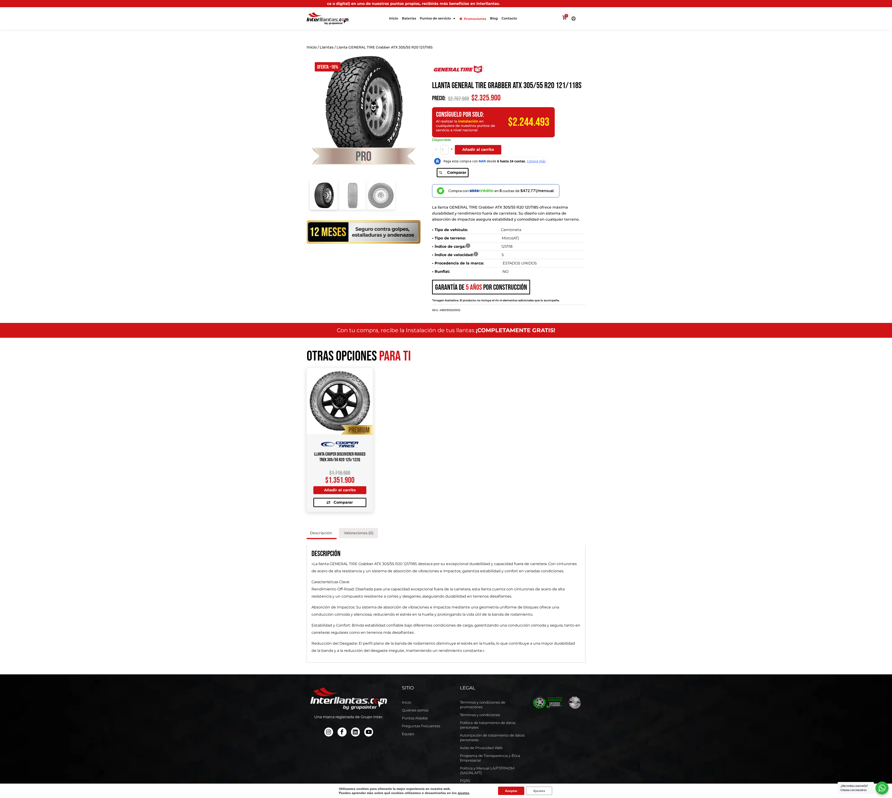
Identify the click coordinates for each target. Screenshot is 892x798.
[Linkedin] (355, 731)
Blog (494, 18)
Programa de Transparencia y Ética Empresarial (490, 758)
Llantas (327, 47)
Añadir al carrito (478, 149)
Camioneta (511, 230)
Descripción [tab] (321, 533)
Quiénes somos (415, 710)
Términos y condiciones (480, 715)
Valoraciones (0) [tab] (358, 533)
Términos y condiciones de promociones (482, 704)
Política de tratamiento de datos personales (487, 725)
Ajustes (539, 791)
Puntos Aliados (415, 718)
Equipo (408, 734)
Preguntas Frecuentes (421, 726)
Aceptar (511, 791)
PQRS (465, 781)
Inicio (393, 18)
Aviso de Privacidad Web (481, 748)
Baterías (409, 18)
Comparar (456, 172)
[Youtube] (368, 731)
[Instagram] (328, 731)
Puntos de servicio (435, 18)
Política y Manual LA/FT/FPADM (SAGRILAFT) (487, 770)
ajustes (463, 793)
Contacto (509, 18)
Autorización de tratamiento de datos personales (492, 737)
